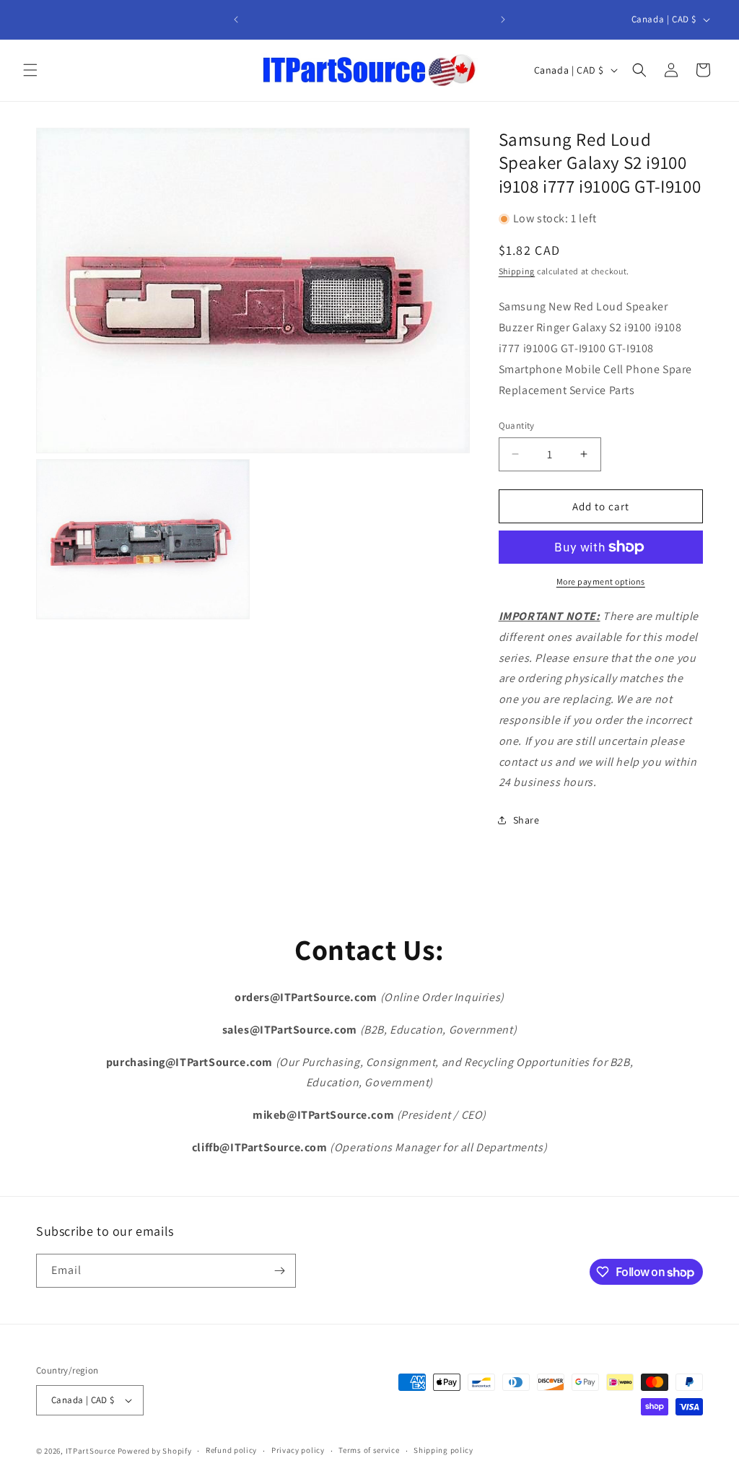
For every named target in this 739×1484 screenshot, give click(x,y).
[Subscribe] (279, 1271)
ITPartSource (90, 1451)
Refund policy (231, 1450)
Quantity (517, 425)
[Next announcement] (503, 19)
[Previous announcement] (236, 19)
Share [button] (526, 819)
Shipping (517, 271)
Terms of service (368, 1450)
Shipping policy (443, 1450)
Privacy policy (298, 1450)
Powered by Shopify (155, 1451)
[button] (30, 70)
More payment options (600, 581)
